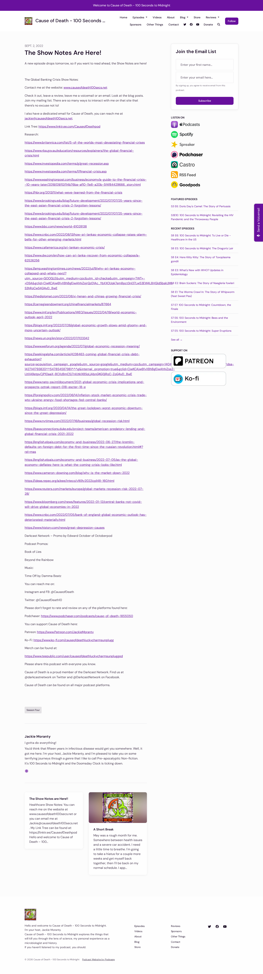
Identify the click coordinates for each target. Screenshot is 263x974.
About (171, 17)
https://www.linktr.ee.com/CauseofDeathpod (69, 126)
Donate (208, 24)
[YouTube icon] (225, 926)
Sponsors (135, 24)
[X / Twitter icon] (209, 926)
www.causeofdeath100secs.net (85, 87)
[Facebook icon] (217, 926)
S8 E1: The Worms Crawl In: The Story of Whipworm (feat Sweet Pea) (202, 294)
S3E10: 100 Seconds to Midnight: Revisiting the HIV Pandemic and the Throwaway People (202, 217)
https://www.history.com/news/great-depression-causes (65, 528)
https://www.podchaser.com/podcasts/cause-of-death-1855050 (87, 616)
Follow (232, 21)
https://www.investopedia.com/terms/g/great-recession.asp (67, 163)
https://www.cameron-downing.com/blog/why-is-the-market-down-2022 (77, 473)
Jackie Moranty (38, 736)
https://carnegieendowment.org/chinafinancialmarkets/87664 (68, 304)
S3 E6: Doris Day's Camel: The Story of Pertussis (200, 206)
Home (123, 17)
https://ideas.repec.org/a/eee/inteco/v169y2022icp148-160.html (69, 481)
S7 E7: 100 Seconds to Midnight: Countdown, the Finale (201, 307)
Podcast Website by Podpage (98, 959)
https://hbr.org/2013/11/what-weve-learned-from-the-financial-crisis (73, 192)
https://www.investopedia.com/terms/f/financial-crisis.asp (66, 171)
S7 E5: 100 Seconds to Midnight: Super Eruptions (201, 330)
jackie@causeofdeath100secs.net (48, 118)
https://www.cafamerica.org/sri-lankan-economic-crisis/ (65, 247)
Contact (173, 24)
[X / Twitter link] (185, 24)
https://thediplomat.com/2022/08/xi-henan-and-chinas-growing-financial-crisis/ (83, 296)
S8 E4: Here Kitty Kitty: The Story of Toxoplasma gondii (200, 259)
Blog (183, 17)
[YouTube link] (197, 24)
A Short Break (103, 829)
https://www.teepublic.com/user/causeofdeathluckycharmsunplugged (74, 656)
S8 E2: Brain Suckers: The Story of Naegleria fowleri (202, 283)
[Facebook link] (191, 24)
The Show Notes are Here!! (48, 799)
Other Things (155, 24)
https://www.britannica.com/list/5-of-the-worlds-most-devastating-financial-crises (85, 142)
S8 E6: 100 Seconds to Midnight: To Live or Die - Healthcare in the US (201, 237)
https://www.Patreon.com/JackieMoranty (65, 632)
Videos (157, 17)
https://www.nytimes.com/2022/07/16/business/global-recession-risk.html (77, 421)
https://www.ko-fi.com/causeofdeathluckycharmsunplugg (74, 640)
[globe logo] (26, 771)
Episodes (139, 17)
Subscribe (204, 100)
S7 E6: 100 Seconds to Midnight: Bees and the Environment (199, 320)
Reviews (211, 17)
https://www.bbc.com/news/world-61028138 (56, 226)
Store (197, 17)
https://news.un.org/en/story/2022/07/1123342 (57, 338)
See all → (177, 339)
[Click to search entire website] (219, 24)
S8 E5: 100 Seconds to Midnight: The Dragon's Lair (202, 248)
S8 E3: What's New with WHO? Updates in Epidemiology (197, 272)
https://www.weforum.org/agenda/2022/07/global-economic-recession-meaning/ (82, 346)
